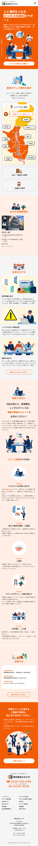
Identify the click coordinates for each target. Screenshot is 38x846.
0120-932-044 (21, 781)
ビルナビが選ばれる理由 (18, 63)
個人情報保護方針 (6, 809)
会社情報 (4, 806)
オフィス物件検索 (6, 799)
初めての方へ (5, 804)
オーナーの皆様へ (23, 804)
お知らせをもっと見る (18, 695)
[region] (19, 233)
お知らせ (21, 801)
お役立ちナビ (5, 801)
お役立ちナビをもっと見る (17, 372)
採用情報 (21, 806)
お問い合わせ (9, 489)
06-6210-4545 (19, 786)
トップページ (5, 796)
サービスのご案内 (23, 796)
